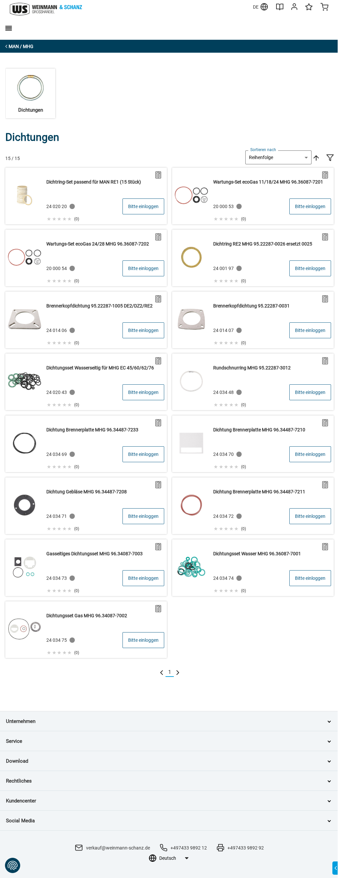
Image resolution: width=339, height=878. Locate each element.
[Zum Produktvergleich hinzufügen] (158, 175)
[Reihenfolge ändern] (315, 157)
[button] (62, 218)
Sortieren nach (263, 149)
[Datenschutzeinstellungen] (12, 865)
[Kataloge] (279, 9)
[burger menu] (8, 28)
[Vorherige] (162, 672)
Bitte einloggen (143, 206)
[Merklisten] (309, 10)
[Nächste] (178, 672)
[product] (86, 196)
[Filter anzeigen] (330, 158)
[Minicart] (324, 7)
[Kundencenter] (294, 8)
